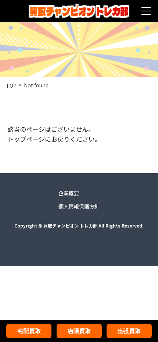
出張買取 (129, 330)
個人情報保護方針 (79, 206)
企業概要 (68, 193)
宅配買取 (29, 330)
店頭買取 (79, 330)
